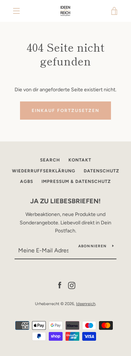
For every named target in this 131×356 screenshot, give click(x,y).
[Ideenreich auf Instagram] (71, 285)
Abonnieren (92, 246)
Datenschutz (101, 170)
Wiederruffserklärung (43, 170)
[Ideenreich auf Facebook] (59, 285)
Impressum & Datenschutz (76, 181)
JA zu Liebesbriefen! (65, 201)
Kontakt (79, 160)
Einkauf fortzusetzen (65, 110)
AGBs (26, 181)
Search (50, 160)
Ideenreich (85, 303)
